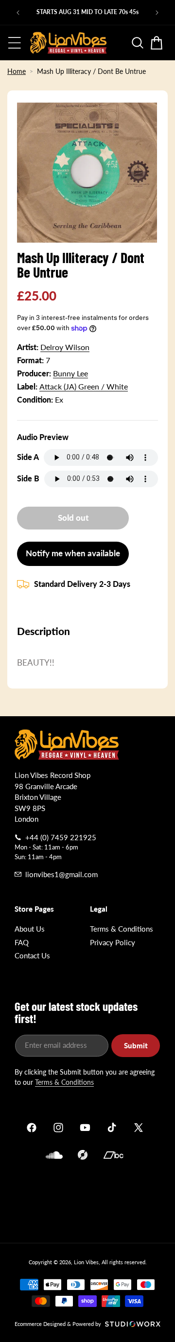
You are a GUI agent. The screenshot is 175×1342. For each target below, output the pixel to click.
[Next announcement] (157, 12)
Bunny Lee (70, 373)
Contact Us (32, 955)
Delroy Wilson (64, 347)
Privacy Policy (112, 942)
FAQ (22, 942)
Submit (136, 1045)
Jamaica (87, 1199)
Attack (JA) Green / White (83, 386)
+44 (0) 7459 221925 (60, 837)
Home (16, 71)
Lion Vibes (86, 1262)
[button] (14, 42)
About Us (30, 928)
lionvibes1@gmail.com (61, 874)
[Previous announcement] (18, 12)
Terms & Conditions (121, 928)
